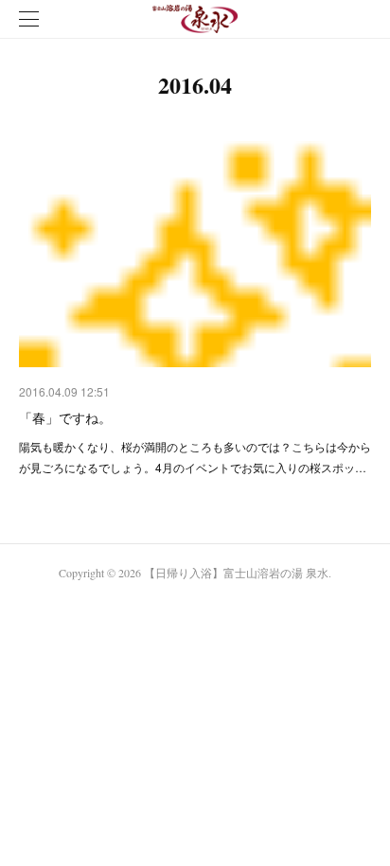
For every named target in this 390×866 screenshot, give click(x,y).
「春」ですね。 (65, 417)
